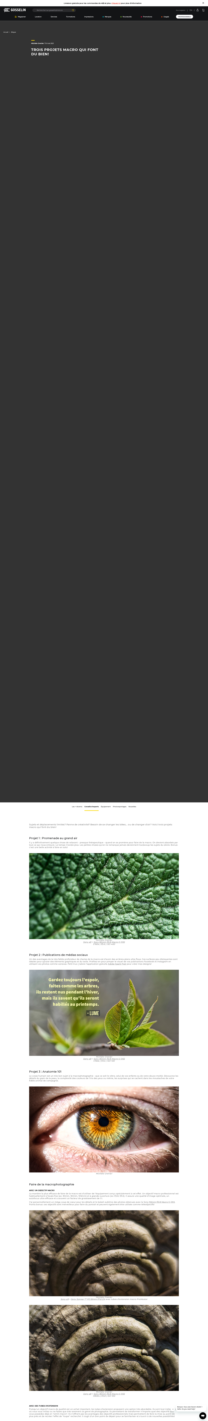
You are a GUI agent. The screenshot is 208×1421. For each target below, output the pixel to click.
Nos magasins (180, 10)
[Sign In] (198, 10)
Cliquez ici (115, 3)
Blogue (13, 32)
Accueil (5, 32)
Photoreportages (119, 807)
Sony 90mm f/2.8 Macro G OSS (109, 942)
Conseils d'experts (91, 807)
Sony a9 (87, 942)
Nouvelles (132, 807)
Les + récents (77, 807)
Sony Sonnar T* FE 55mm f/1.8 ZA (88, 1299)
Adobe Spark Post (117, 964)
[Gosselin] (14, 10)
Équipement (106, 807)
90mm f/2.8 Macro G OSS (162, 1202)
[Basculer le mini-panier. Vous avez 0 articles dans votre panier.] (203, 10)
